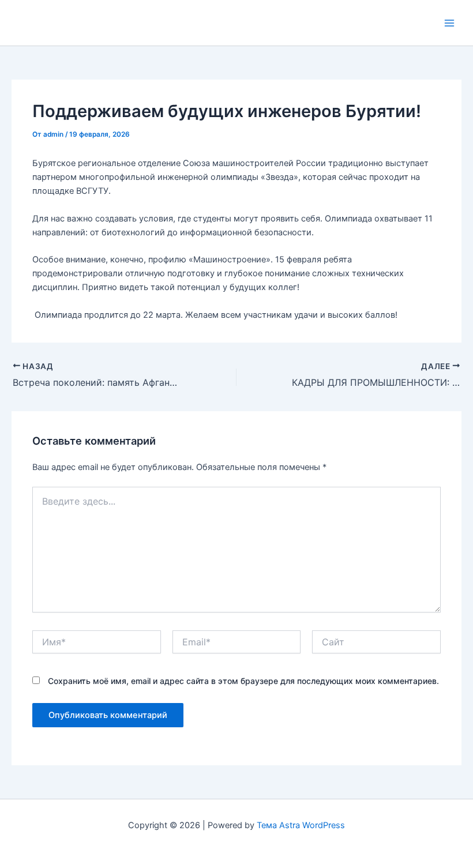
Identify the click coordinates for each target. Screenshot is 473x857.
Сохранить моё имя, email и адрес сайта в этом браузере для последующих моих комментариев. (243, 681)
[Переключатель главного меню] (449, 23)
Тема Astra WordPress (301, 825)
